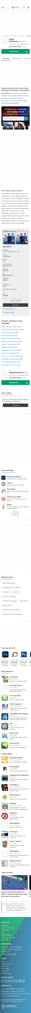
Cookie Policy (5, 971)
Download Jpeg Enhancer (9, 326)
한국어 (23, 991)
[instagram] (6, 981)
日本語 (18, 991)
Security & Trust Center (7, 928)
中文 (19, 996)
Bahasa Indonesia (6, 991)
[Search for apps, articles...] (24, 7)
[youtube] (20, 981)
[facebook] (12, 300)
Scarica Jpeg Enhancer (8, 353)
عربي (2, 989)
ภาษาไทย (3, 996)
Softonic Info (5, 925)
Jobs (2, 932)
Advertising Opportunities (8, 954)
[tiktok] (9, 981)
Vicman (5, 251)
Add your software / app (8, 937)
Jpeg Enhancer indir (7, 335)
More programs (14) (13, 251)
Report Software (9, 309)
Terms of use (5, 966)
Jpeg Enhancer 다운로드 (9, 365)
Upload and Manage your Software (11, 949)
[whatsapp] (19, 300)
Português (15, 993)
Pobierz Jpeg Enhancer (9, 344)
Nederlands (4, 993)
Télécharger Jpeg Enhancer (10, 359)
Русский (21, 993)
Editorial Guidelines (6, 935)
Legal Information (6, 964)
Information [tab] (6, 58)
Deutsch (7, 989)
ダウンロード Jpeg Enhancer (10, 356)
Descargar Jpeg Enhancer (9, 350)
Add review (15, 305)
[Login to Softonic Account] (28, 7)
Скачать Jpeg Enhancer (9, 338)
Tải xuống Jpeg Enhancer (9, 362)
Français (22, 989)
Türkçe (9, 996)
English (12, 989)
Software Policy (5, 951)
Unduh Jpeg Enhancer (8, 332)
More (15, 513)
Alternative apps (9, 312)
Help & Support (5, 930)
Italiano (14, 991)
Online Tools (4, 939)
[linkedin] (16, 981)
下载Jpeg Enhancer (7, 347)
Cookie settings (5, 973)
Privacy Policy (5, 968)
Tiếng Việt (14, 996)
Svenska (26, 993)
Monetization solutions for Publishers (11, 947)
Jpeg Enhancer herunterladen (10, 329)
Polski (10, 993)
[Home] (2, 36)
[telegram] (23, 981)
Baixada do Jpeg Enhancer (10, 341)
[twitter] (15, 300)
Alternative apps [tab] (17, 58)
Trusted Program (16, 46)
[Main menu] (3, 7)
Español (17, 989)
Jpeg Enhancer (17, 40)
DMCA (3, 961)
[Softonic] (15, 7)
